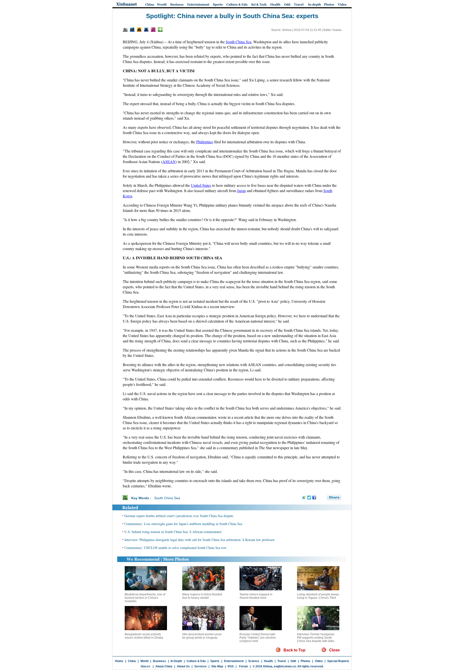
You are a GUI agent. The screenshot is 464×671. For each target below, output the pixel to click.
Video (319, 661)
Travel (281, 661)
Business (159, 661)
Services (200, 666)
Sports (214, 661)
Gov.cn (145, 666)
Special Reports (338, 661)
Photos (305, 661)
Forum (243, 666)
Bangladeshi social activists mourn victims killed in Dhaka (144, 636)
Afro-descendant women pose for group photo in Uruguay (202, 636)
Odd (293, 661)
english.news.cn (285, 666)
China (132, 661)
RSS (231, 666)
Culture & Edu (196, 661)
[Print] (139, 29)
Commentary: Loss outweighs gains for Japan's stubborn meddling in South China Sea (183, 523)
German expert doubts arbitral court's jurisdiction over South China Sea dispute (178, 515)
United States (201, 185)
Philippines (204, 141)
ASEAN (169, 161)
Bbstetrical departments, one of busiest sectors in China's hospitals (145, 598)
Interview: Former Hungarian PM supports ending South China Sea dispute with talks (315, 638)
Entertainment (234, 661)
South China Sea (238, 41)
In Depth (176, 661)
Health (268, 661)
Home (119, 661)
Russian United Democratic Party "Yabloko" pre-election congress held (257, 638)
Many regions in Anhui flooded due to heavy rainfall (202, 596)
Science (253, 661)
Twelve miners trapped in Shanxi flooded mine (255, 596)
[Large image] (153, 29)
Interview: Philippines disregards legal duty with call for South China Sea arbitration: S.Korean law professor (199, 539)
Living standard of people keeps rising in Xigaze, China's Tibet (318, 596)
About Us (183, 666)
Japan (241, 190)
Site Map (217, 666)
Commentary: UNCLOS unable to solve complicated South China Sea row (175, 547)
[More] (160, 29)
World (144, 661)
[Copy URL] (146, 29)
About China (163, 666)
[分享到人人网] (323, 497)
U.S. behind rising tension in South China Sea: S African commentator (173, 531)
